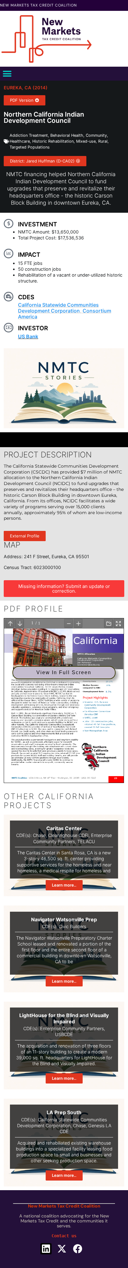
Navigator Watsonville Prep (64, 919)
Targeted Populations (30, 147)
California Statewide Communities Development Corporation (58, 308)
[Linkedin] (46, 1248)
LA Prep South (64, 1112)
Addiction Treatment (29, 135)
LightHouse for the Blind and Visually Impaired (64, 1018)
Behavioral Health (66, 135)
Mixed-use (86, 141)
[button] (7, 74)
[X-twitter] (61, 1248)
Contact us (64, 1235)
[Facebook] (77, 1248)
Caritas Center (64, 828)
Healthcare (20, 141)
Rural (102, 141)
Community (96, 135)
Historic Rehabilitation (53, 141)
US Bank (28, 336)
